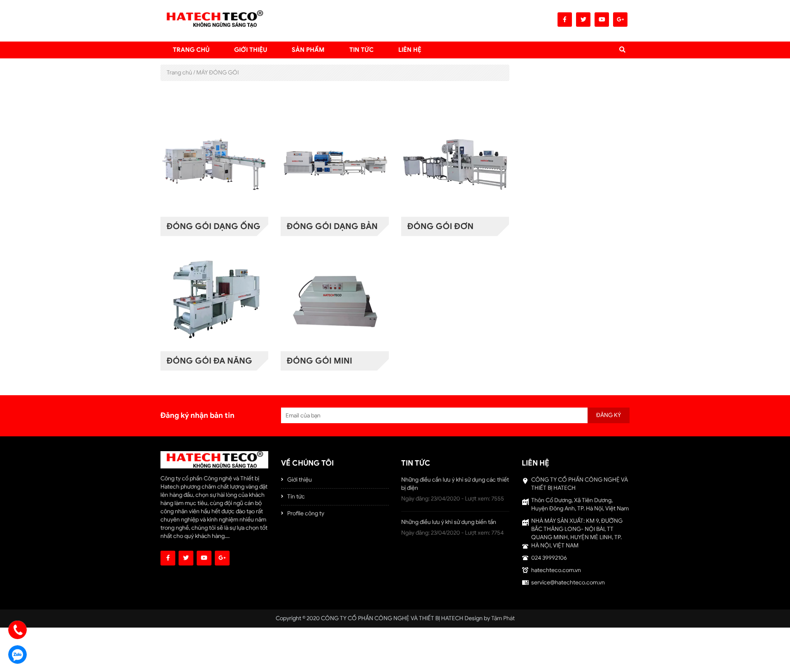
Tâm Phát (503, 618)
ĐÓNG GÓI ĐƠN (440, 226)
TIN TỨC (361, 49)
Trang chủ (191, 49)
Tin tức (296, 496)
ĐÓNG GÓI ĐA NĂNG (209, 361)
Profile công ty (305, 513)
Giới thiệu (250, 49)
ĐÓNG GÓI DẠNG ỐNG (213, 226)
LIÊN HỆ (409, 49)
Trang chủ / (181, 72)
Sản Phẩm (308, 49)
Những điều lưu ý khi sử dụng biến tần (448, 522)
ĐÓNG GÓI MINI (319, 361)
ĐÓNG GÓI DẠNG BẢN (332, 226)
